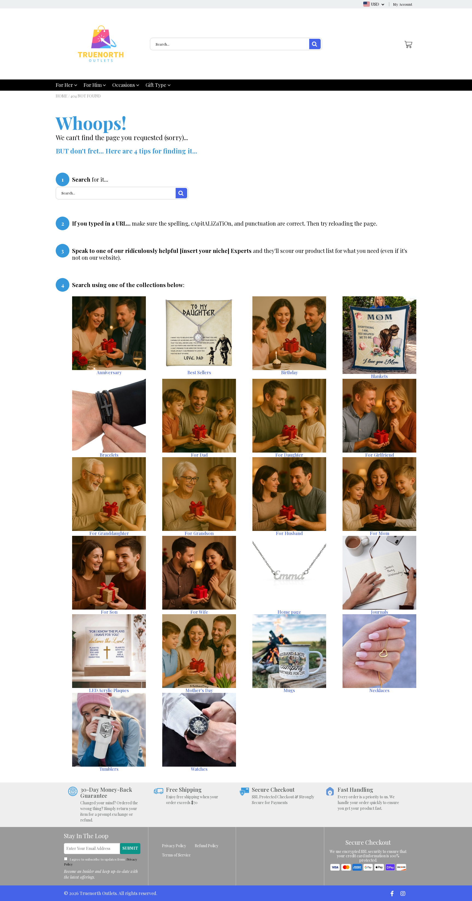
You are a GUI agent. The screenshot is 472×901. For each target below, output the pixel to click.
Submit (130, 848)
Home (61, 96)
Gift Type (156, 85)
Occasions (124, 85)
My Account (402, 4)
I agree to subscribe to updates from (100, 861)
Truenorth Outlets (98, 893)
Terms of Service (176, 855)
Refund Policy (206, 845)
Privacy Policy (174, 845)
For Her (65, 85)
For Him (93, 85)
